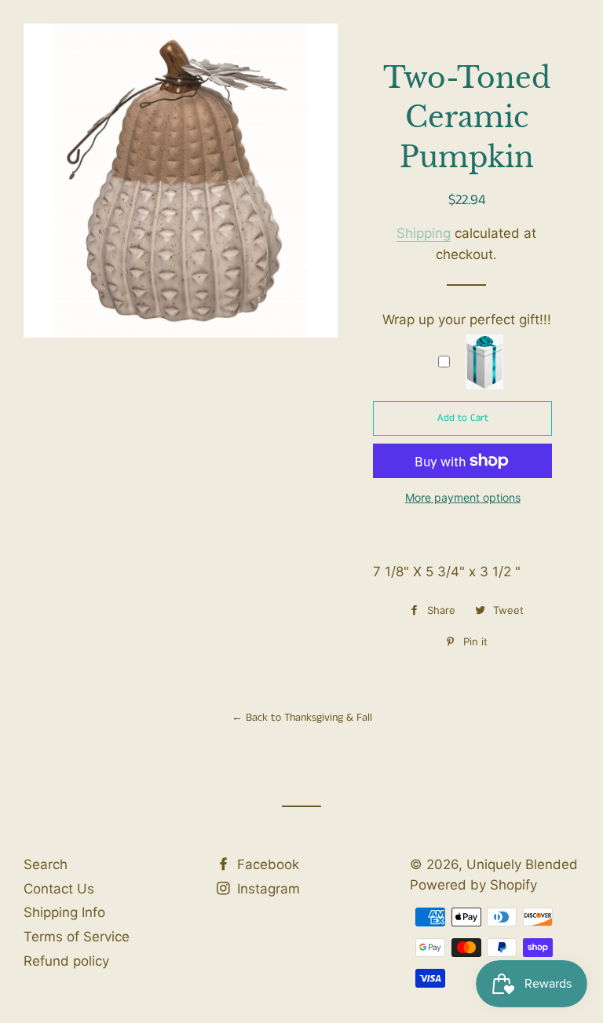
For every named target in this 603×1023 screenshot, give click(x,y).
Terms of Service (77, 936)
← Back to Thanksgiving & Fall (302, 717)
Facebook (266, 864)
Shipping (424, 233)
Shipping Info (64, 912)
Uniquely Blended (301, 68)
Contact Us (59, 889)
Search (46, 864)
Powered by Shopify (473, 885)
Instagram (266, 889)
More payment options (463, 497)
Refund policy (66, 961)
